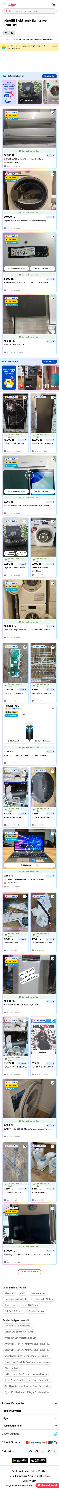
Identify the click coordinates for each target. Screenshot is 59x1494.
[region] (30, 92)
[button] (4, 5)
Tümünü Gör (49, 76)
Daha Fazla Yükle (29, 1271)
